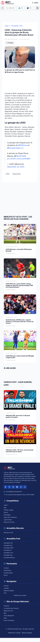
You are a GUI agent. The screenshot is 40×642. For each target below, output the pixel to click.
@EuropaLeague (14, 148)
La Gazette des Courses (11, 608)
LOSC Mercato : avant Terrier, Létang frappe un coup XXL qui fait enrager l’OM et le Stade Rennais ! (19, 285)
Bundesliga (7, 515)
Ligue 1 (7, 26)
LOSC (7, 174)
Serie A (6, 512)
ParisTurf (6, 606)
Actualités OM (8, 545)
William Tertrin (12, 39)
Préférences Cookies (20, 595)
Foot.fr (6, 575)
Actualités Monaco (9, 557)
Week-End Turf (8, 610)
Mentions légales (9, 590)
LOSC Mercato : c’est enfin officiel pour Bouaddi (19, 250)
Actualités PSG (8, 543)
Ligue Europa (16, 174)
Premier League (8, 510)
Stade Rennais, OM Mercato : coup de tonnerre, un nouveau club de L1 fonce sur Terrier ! (20, 321)
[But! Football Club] (7, 3)
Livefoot (6, 568)
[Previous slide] (2, 8)
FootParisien (7, 570)
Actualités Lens (8, 552)
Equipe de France (9, 522)
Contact (6, 585)
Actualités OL (8, 550)
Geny (5, 618)
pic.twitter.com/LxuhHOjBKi (18, 159)
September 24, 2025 (15, 167)
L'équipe (6, 588)
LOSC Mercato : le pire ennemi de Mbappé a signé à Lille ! (20, 356)
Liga (5, 507)
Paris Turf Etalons (9, 620)
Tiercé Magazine (9, 615)
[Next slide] (37, 8)
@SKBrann (22, 145)
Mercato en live (8, 532)
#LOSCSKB (21, 156)
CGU (5, 593)
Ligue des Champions (10, 517)
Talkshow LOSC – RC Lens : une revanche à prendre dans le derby (19, 450)
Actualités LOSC (17, 26)
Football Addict (8, 573)
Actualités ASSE (8, 548)
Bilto (5, 613)
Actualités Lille (8, 555)
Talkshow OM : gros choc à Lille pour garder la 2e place (18, 416)
